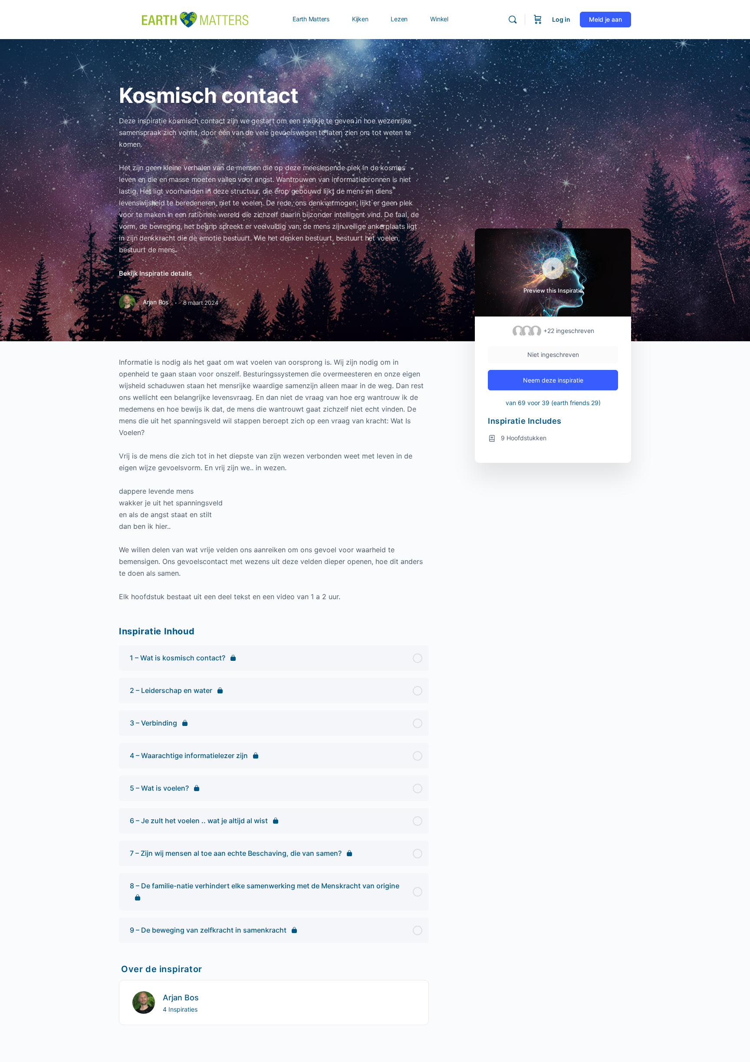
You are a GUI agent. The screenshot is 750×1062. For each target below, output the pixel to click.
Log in (561, 19)
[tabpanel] (274, 479)
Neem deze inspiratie (553, 380)
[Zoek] (512, 19)
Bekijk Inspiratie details (156, 273)
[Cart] (537, 19)
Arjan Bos (181, 997)
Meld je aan (605, 19)
